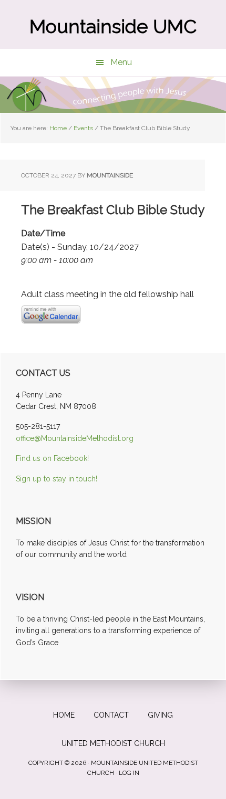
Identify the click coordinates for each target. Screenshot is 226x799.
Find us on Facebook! (52, 458)
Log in (129, 772)
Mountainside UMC (113, 26)
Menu (121, 62)
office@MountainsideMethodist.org (74, 438)
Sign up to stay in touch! (56, 479)
